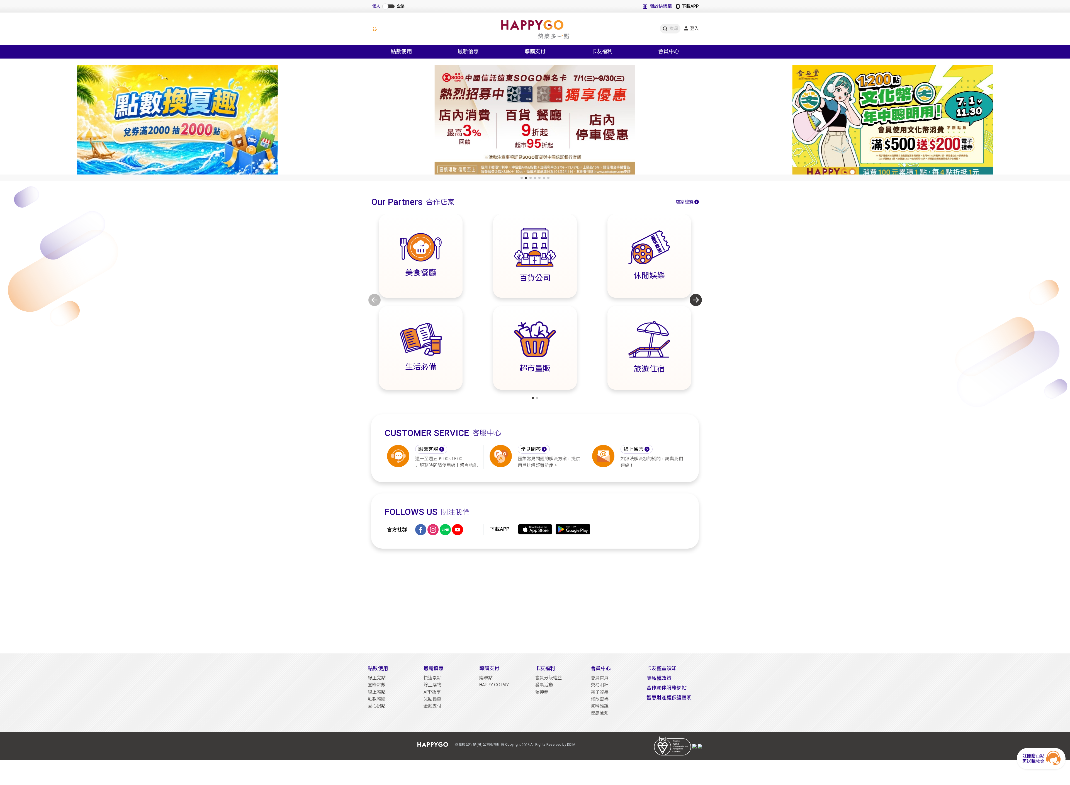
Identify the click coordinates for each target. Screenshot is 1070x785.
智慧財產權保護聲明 (669, 698)
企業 (401, 6)
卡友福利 (545, 668)
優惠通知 (600, 713)
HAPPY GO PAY (494, 684)
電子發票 (600, 692)
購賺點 (486, 677)
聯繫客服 (428, 449)
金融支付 (432, 706)
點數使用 (378, 668)
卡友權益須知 (661, 668)
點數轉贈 (377, 699)
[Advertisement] (535, 601)
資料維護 (600, 706)
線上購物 (432, 684)
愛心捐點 (377, 706)
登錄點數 (377, 684)
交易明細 (600, 684)
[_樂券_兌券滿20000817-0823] (177, 121)
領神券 (541, 692)
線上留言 (634, 449)
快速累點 (432, 677)
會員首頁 (600, 677)
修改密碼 (600, 699)
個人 (376, 6)
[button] (522, 178)
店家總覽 (685, 202)
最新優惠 (434, 668)
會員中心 (601, 668)
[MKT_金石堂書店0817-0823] (892, 121)
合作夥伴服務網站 (666, 688)
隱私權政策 (659, 678)
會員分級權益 (548, 677)
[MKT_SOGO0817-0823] (535, 121)
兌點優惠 (432, 699)
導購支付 (489, 668)
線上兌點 (377, 677)
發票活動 (544, 684)
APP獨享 (432, 692)
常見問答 (531, 449)
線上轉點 (377, 692)
